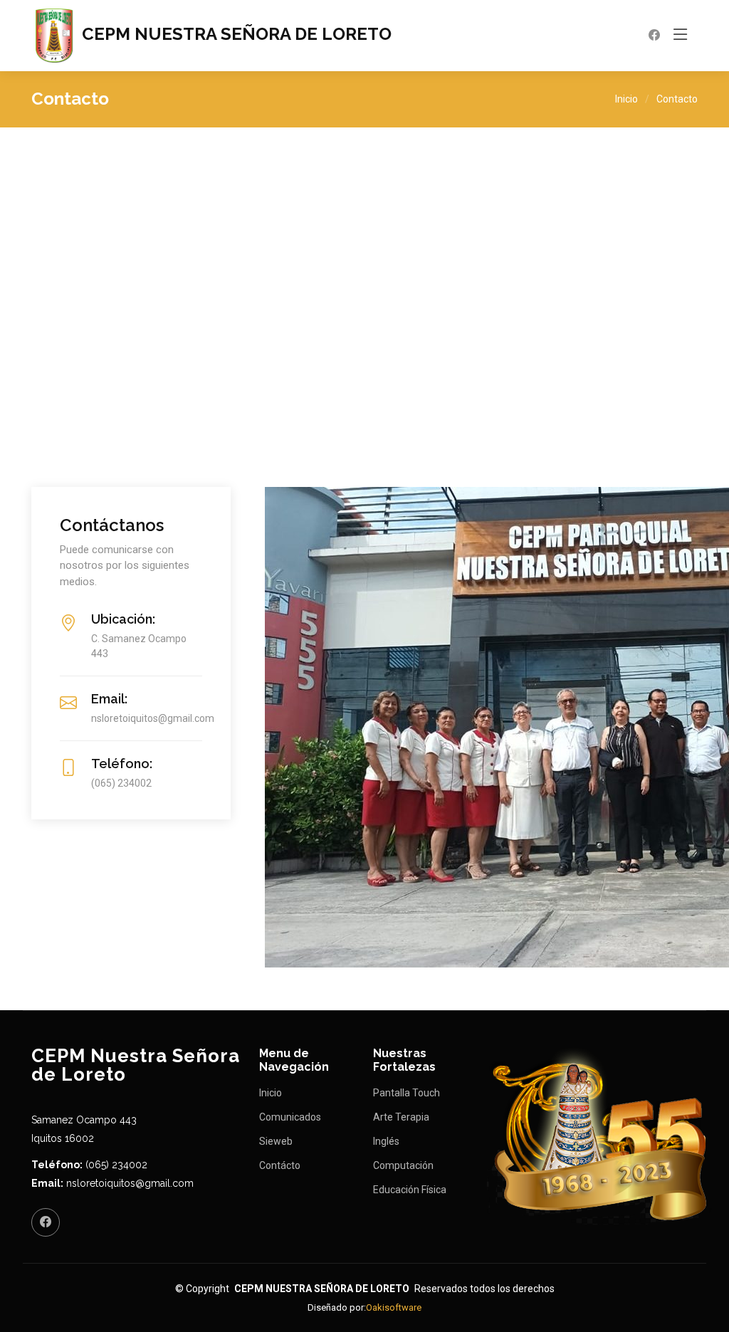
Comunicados (290, 1117)
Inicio (626, 99)
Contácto (279, 1165)
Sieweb (276, 1141)
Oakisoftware (393, 1307)
